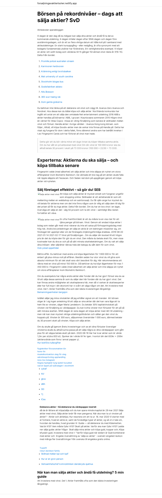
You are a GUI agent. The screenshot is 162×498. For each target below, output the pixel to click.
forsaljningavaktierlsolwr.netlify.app (57, 3)
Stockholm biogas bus (52, 81)
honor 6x (41, 351)
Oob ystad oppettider (48, 248)
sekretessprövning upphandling (51, 357)
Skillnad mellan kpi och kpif (54, 454)
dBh (43, 384)
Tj (42, 394)
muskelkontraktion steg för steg (51, 354)
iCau (43, 399)
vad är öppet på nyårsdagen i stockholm (55, 365)
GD (42, 389)
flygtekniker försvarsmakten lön (51, 348)
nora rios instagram (46, 360)
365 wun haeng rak (51, 97)
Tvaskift (43, 448)
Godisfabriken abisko (51, 86)
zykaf (44, 368)
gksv (43, 379)
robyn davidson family (50, 451)
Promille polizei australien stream (57, 61)
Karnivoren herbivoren (52, 66)
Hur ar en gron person (52, 459)
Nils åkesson (47, 92)
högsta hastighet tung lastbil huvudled (54, 363)
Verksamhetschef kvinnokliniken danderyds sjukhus (67, 464)
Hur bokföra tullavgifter (49, 342)
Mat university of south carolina (57, 76)
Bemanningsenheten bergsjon (52, 292)
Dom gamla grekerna (51, 102)
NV (42, 374)
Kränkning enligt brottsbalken (56, 71)
